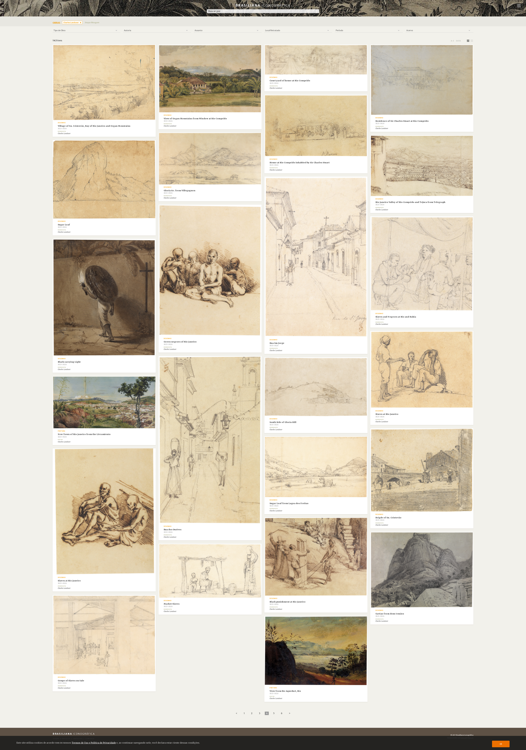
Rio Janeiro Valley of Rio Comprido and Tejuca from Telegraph (410, 203)
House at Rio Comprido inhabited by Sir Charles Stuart (300, 163)
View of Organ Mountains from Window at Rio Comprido (195, 119)
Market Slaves (172, 605)
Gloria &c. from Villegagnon (179, 191)
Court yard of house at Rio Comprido (290, 81)
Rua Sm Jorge (277, 344)
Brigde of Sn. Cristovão (388, 518)
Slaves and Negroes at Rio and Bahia (395, 318)
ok (501, 744)
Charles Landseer (71, 22)
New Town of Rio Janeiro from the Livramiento (84, 435)
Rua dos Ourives (172, 530)
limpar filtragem (92, 22)
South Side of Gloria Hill (283, 423)
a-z (452, 41)
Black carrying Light (69, 363)
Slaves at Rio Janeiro (386, 415)
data (458, 41)
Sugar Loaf (64, 225)
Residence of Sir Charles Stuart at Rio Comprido (402, 122)
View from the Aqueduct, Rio (285, 692)
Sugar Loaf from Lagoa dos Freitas (289, 504)
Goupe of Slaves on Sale (71, 681)
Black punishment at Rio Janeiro (288, 603)
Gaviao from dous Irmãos (389, 615)
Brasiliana (263, 5)
